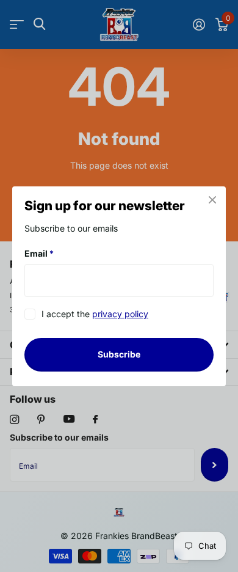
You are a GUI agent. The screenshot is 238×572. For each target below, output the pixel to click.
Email (39, 253)
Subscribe (119, 354)
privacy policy (120, 314)
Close (212, 199)
